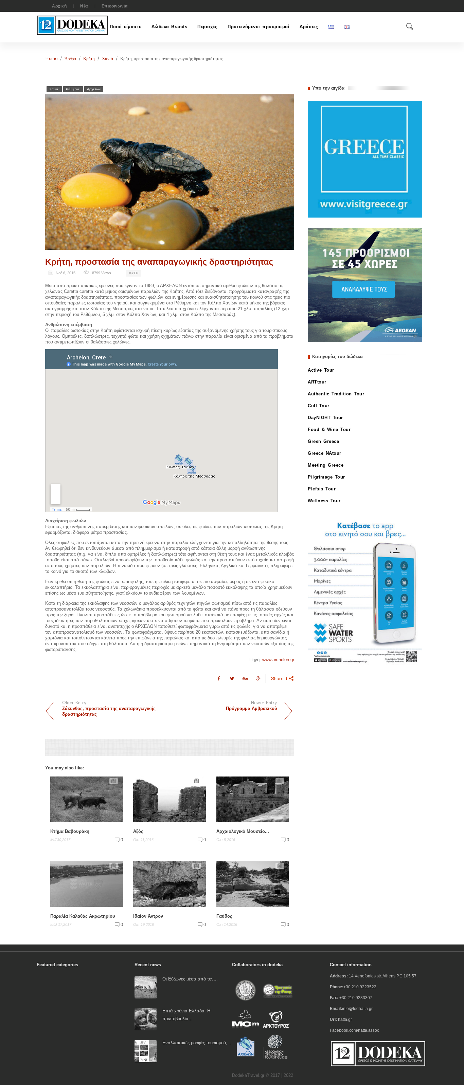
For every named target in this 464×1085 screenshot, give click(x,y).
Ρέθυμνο (73, 89)
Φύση (133, 273)
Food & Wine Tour (329, 429)
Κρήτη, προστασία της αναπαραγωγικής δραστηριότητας (159, 261)
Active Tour (321, 370)
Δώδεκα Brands (169, 26)
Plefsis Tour (322, 488)
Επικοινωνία (115, 6)
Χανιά (107, 58)
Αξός (138, 831)
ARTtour (317, 382)
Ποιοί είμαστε (125, 26)
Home (51, 58)
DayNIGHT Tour (325, 417)
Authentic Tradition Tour (336, 393)
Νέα (84, 6)
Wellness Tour (324, 500)
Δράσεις (309, 26)
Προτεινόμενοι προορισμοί (258, 26)
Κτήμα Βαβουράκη (69, 831)
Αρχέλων (94, 89)
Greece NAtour (324, 453)
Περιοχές (207, 26)
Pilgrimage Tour (326, 477)
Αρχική (59, 6)
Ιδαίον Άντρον (148, 916)
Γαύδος (224, 916)
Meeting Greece (325, 465)
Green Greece (323, 441)
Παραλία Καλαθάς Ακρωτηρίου (82, 916)
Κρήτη (89, 58)
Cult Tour (318, 405)
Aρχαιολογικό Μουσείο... (242, 831)
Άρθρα (70, 58)
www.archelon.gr (278, 659)
